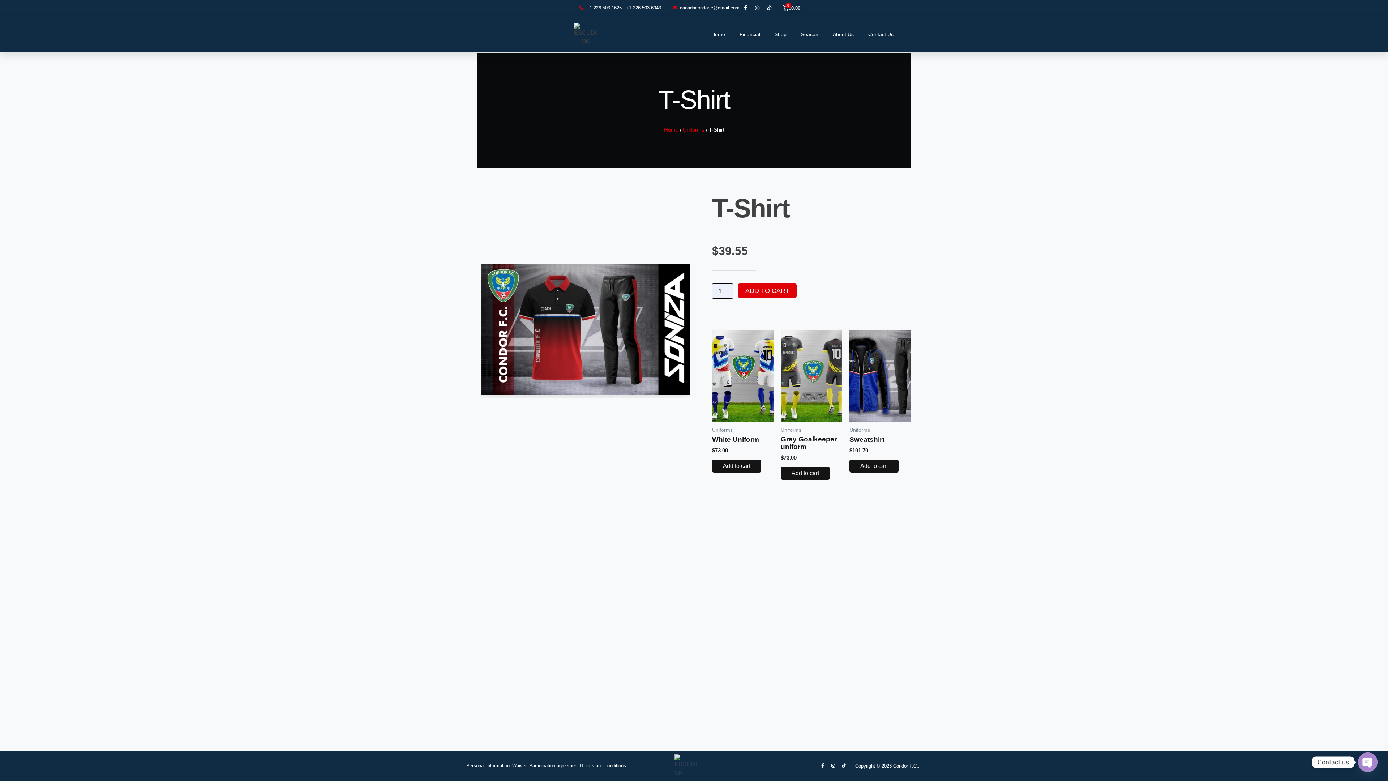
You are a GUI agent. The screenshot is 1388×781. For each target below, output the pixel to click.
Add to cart (767, 290)
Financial (750, 34)
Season (809, 34)
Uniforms (693, 130)
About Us (843, 34)
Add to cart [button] (736, 466)
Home (718, 34)
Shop (781, 34)
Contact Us (881, 34)
